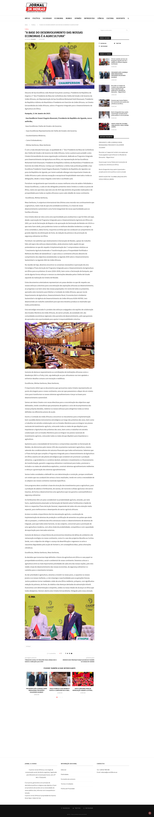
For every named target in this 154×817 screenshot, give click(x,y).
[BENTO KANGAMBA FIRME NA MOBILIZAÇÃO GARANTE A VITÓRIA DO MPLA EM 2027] (83, 679)
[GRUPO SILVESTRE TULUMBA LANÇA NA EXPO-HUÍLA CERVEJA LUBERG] (104, 126)
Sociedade (47, 18)
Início (27, 18)
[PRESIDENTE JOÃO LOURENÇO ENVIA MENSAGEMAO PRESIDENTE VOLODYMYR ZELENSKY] (36, 679)
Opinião (78, 18)
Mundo (69, 18)
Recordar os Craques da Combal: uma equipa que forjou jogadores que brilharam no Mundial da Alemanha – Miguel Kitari (118, 89)
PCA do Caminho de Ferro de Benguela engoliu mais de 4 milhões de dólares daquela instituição (119, 61)
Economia (58, 18)
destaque (28, 646)
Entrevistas (89, 18)
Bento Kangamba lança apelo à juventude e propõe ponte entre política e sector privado (120, 113)
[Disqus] (59, 725)
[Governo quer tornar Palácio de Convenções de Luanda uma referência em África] (104, 103)
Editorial (63, 770)
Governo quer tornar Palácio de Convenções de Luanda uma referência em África (120, 102)
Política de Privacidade (68, 788)
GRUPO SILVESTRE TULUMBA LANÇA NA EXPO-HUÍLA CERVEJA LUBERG (120, 125)
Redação (33, 39)
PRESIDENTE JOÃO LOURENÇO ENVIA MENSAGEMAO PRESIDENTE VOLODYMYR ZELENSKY (36, 690)
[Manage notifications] (149, 813)
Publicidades (65, 774)
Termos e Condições (67, 784)
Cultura (110, 18)
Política (36, 18)
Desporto (120, 18)
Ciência (100, 18)
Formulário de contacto (68, 779)
